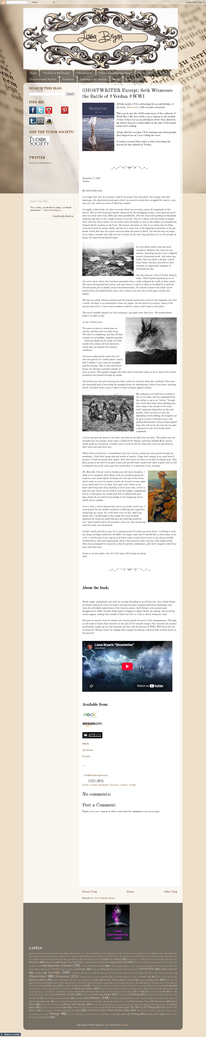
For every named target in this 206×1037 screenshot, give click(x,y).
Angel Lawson (146, 956)
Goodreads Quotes (62, 216)
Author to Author (112, 959)
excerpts (93, 785)
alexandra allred (162, 953)
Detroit (171, 966)
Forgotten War (106, 973)
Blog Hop (34, 962)
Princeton (121, 994)
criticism (114, 966)
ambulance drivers (90, 956)
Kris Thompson (153, 983)
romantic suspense (140, 998)
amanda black (43, 956)
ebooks (94, 969)
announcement (45, 959)
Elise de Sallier (116, 969)
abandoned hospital (112, 953)
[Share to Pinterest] (102, 780)
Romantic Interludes (119, 998)
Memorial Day (105, 989)
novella (162, 992)
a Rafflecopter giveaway (96, 775)
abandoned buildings (61, 953)
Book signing (110, 962)
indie (96, 980)
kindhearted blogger (128, 983)
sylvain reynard (47, 1007)
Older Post (170, 891)
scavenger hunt (75, 1002)
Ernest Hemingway (52, 210)
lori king (93, 986)
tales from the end (94, 1007)
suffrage (127, 1004)
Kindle (141, 983)
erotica (38, 973)
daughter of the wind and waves (135, 966)
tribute (68, 1010)
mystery (170, 989)
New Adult (139, 992)
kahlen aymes (102, 983)
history (56, 980)
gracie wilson (132, 977)
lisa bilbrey (67, 986)
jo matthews (88, 983)
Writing (135, 1014)
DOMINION (56, 969)
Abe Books (87, 750)
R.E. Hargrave (152, 995)
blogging (85, 962)
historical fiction (37, 980)
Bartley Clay (152, 959)
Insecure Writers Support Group (118, 980)
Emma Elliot (131, 969)
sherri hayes (160, 1001)
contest (84, 966)
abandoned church (79, 953)
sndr (107, 1025)
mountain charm (136, 989)
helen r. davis (162, 977)
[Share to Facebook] (99, 780)
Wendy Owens (96, 1014)
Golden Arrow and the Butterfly (94, 977)
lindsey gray (51, 986)
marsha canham (35, 989)
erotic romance (169, 969)
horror (75, 980)
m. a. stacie (104, 986)
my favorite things (155, 989)
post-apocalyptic (102, 994)
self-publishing (108, 1002)
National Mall (94, 992)
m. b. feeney (117, 986)
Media (116, 79)
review (67, 998)
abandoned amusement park (39, 953)
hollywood (66, 980)
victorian (42, 1014)
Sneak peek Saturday (50, 1005)
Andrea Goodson (129, 956)
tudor (78, 1010)
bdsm (163, 959)
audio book (94, 959)
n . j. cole (44, 992)
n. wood (67, 992)
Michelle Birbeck (120, 989)
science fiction (92, 1002)
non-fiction (152, 992)
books (125, 962)
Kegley (114, 983)
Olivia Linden (43, 994)
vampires (158, 1010)
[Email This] (89, 780)
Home (33, 73)
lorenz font (80, 986)
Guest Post (146, 977)
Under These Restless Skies (114, 1010)
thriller (59, 1011)
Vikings (54, 1014)
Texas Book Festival (115, 1007)
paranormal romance (64, 994)
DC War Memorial (159, 966)
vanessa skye (169, 1010)
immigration (85, 980)
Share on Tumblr (10, 1034)
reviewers (79, 998)
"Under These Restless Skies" (115, 73)
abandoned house (130, 953)
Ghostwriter (133, 107)
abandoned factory (96, 953)
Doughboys (69, 969)
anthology (59, 959)
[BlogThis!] (92, 780)
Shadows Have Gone (139, 1001)
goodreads (117, 977)
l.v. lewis (166, 983)
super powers (151, 1004)
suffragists (138, 1005)
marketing (168, 986)
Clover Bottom (169, 962)
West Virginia (110, 1014)
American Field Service (110, 956)
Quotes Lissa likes (39, 201)
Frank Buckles (122, 973)
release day (34, 998)
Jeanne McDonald (40, 983)
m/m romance (141, 986)
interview (154, 980)
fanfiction (76, 973)
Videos (163, 73)
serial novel (122, 1001)
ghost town (168, 973)
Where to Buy (145, 73)
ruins (162, 998)
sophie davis (116, 1004)
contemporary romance (56, 965)
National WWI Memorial (111, 992)
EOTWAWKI (147, 969)
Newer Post (89, 891)
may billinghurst (65, 989)
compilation (33, 966)
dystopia (80, 969)
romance (124, 785)
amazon (56, 956)
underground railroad (144, 1010)
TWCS (85, 744)
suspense (163, 1004)
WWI (40, 1017)
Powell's (86, 756)
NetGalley (127, 992)
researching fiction (52, 998)
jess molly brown (75, 983)
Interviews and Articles (93, 79)
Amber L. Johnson (71, 956)
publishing (134, 994)
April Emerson (73, 959)
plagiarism (86, 994)
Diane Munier (34, 969)
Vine (70, 1014)
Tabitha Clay (77, 1007)
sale (34, 1002)
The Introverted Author (42, 79)
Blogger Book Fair (68, 962)
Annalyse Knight (163, 956)
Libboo (41, 986)
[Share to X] (96, 780)
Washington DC (81, 1014)
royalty (154, 998)
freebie (135, 973)
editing (103, 969)
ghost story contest (150, 973)
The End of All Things (142, 1007)
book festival (97, 962)
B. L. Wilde (140, 959)
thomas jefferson (47, 1010)
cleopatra (157, 962)
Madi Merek (155, 986)
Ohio (172, 992)
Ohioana (32, 994)
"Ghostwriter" (84, 73)
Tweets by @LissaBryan (40, 163)
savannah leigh (59, 1001)
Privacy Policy (134, 79)
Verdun (132, 785)
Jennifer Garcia (58, 983)
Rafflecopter (168, 995)
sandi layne (45, 1001)
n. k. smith (56, 992)
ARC (85, 959)
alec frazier (146, 953)
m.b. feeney (129, 986)
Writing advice (152, 1014)
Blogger (125, 1025)
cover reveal (98, 966)
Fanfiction (68, 79)
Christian (147, 962)
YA (47, 1017)
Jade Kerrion (171, 980)
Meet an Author (84, 988)
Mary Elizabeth (50, 989)
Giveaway (114, 785)
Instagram (142, 980)
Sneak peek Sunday (75, 1004)
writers (123, 1014)
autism (130, 959)
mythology (32, 992)
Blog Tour (50, 962)
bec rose (171, 959)
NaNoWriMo (79, 992)
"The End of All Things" (56, 73)
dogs (45, 969)
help (172, 977)
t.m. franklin (62, 1007)
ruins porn (173, 998)
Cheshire (137, 962)
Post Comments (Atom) (104, 898)
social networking (100, 1005)
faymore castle (90, 973)
